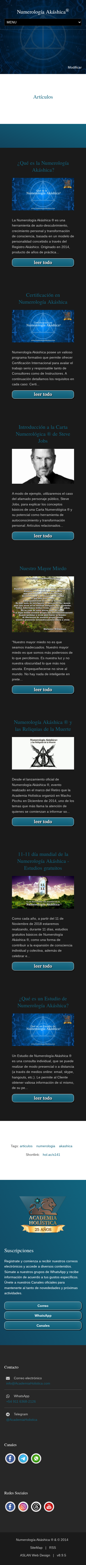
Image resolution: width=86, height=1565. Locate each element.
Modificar (75, 67)
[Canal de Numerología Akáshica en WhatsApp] (36, 1459)
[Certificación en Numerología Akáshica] (43, 326)
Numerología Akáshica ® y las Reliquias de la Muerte (43, 725)
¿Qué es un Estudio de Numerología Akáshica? (43, 1002)
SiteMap (36, 1547)
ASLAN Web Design (35, 1555)
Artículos (43, 96)
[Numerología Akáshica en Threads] (36, 1507)
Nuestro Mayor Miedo (43, 568)
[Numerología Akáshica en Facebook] (10, 1507)
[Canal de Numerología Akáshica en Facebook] (10, 1459)
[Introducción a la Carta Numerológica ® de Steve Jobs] (43, 466)
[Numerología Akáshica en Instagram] (23, 1507)
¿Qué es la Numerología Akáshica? (43, 166)
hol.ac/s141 (51, 1155)
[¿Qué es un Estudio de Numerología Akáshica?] (43, 1029)
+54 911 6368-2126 (21, 1401)
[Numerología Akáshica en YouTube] (49, 1507)
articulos (26, 1146)
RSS (52, 1547)
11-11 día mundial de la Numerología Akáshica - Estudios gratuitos (43, 860)
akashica (65, 1146)
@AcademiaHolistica (21, 1420)
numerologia (45, 1146)
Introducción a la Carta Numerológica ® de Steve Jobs (43, 433)
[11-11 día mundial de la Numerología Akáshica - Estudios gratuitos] (43, 892)
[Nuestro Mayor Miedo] (43, 604)
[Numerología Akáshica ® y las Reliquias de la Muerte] (43, 753)
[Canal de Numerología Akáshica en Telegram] (23, 1459)
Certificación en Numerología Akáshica (43, 298)
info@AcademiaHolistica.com (28, 1383)
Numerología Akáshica (41, 11)
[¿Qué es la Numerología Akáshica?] (43, 194)
